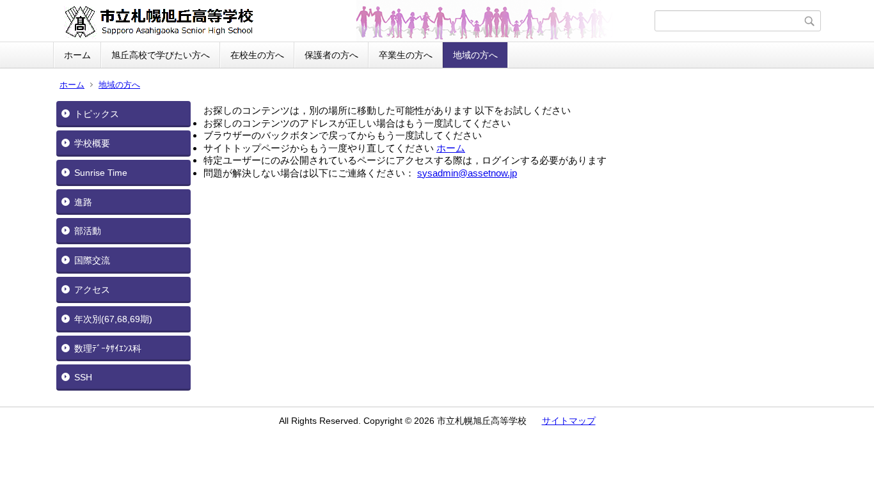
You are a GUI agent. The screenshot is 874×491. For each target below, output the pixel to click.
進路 (83, 202)
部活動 (87, 231)
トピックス (96, 114)
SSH (83, 377)
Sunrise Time (100, 173)
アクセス (92, 289)
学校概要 (92, 143)
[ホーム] (355, 21)
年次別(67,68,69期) (113, 319)
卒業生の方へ (406, 55)
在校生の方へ (257, 55)
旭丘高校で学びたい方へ (160, 55)
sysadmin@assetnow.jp (467, 173)
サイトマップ (569, 421)
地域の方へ (475, 55)
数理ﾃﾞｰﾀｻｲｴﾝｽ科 (107, 348)
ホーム (77, 55)
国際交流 (92, 260)
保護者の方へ (331, 55)
